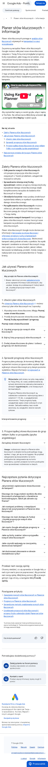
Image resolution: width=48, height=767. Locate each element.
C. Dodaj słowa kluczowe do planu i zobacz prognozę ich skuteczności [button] (22, 344)
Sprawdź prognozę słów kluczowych (21, 142)
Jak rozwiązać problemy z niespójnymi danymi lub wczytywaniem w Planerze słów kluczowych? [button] (21, 509)
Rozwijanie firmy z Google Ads (13, 704)
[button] (4, 3)
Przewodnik (39, 763)
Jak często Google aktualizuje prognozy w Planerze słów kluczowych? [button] (20, 528)
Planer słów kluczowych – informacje (29, 18)
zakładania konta (33, 280)
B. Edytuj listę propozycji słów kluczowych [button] (21, 338)
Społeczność (31, 10)
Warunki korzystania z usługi (25, 753)
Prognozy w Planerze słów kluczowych (20, 601)
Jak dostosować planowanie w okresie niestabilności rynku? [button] (18, 552)
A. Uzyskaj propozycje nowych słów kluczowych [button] (18, 330)
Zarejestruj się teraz (11, 718)
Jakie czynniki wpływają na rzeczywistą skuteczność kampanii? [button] (19, 544)
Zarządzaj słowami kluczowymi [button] (16, 443)
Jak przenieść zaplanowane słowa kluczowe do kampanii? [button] (21, 487)
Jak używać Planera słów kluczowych (19, 136)
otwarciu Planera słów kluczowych (19, 303)
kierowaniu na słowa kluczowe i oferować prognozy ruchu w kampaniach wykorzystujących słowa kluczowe (20, 236)
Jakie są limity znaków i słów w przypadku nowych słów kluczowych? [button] (20, 536)
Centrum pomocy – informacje (42, 753)
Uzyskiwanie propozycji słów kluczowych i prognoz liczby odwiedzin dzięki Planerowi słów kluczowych (23, 614)
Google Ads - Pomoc (19, 3)
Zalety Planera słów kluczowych (17, 132)
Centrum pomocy (12, 10)
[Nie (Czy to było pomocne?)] (42, 638)
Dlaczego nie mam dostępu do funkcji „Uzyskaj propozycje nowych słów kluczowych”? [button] (18, 519)
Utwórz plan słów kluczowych (18, 139)
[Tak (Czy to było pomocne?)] (36, 638)
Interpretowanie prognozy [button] (14, 419)
